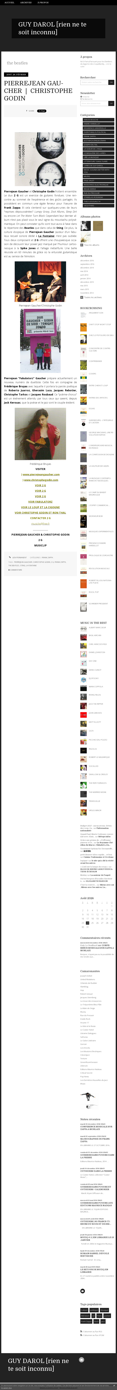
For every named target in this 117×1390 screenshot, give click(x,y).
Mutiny (83, 875)
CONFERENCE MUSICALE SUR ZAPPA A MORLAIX (97, 948)
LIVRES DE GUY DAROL (93, 165)
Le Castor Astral (87, 1029)
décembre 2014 (87, 268)
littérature (85, 1315)
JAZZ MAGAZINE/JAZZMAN (95, 140)
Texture (83, 1058)
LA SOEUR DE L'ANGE (93, 149)
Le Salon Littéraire (88, 1040)
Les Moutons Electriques (90, 1051)
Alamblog (84, 986)
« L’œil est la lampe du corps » (94, 867)
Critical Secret (86, 1073)
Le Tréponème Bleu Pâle (90, 1004)
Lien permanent (19, 557)
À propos (43, 2)
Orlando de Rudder (88, 983)
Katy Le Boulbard (88, 945)
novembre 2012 (87, 293)
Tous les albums (91, 245)
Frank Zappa (86, 1321)
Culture (84, 1310)
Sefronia (84, 1037)
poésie (107, 1315)
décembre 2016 (87, 260)
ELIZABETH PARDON (97, 881)
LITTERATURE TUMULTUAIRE (96, 161)
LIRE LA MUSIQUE (91, 157)
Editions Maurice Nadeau (91, 1069)
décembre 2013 (87, 282)
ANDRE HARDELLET (92, 124)
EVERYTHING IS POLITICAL (95, 132)
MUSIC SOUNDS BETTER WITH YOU (96, 170)
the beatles (13, 565)
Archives (26, 2)
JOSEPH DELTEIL (91, 144)
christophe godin (41, 562)
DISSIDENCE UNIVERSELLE (95, 128)
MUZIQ (87, 176)
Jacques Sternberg (88, 997)
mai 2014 (84, 271)
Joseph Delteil (86, 976)
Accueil (9, 2)
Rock (96, 1321)
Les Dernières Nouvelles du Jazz (94, 1080)
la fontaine (31, 565)
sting (22, 565)
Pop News (84, 1076)
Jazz (103, 1321)
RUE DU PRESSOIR (91, 193)
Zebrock (83, 1065)
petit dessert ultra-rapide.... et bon (96, 855)
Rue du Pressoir (87, 1015)
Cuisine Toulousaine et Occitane (98, 857)
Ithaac (82, 1083)
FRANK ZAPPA (47, 557)
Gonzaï (83, 1044)
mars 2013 (84, 289)
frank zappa (60, 562)
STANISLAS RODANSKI (93, 197)
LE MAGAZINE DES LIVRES (95, 153)
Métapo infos (104, 837)
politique (94, 1310)
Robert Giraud (86, 994)
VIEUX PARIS (89, 205)
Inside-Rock (85, 1019)
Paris (99, 1315)
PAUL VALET (89, 180)
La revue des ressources (90, 1001)
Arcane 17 (84, 1022)
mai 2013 (84, 285)
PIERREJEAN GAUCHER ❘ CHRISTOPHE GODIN (38, 91)
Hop (82, 990)
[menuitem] (11, 2)
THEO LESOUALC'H (92, 201)
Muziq (83, 1012)
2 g (52, 562)
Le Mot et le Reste (88, 1026)
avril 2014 (84, 275)
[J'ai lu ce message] (114, 1385)
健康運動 (87, 851)
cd (93, 1315)
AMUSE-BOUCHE (91, 119)
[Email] (82, 1291)
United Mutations (87, 979)
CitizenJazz (85, 1055)
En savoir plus (6, 1388)
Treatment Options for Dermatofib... (96, 849)
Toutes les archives (93, 297)
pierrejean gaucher (23, 562)
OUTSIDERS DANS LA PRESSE (96, 1171)
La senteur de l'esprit (100, 875)
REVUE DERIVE (90, 189)
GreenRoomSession (89, 1062)
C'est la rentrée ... (88, 885)
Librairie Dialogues (88, 1033)
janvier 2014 (85, 278)
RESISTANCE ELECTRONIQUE (96, 184)
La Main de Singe (87, 1008)
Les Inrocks (85, 1048)
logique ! (84, 861)
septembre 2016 (87, 264)
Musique (104, 1310)
